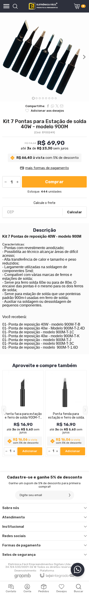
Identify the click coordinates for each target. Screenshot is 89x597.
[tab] (33, 98)
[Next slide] (84, 57)
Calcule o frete (44, 203)
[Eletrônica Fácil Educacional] (43, 6)
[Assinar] (69, 495)
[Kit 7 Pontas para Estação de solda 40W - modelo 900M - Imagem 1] (44, 57)
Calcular (74, 212)
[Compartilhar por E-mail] (61, 106)
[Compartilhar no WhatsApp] (52, 106)
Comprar (54, 181)
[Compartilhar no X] (57, 106)
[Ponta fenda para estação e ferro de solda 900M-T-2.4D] (65, 413)
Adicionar (29, 451)
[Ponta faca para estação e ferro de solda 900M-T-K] (23, 413)
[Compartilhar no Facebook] (48, 106)
